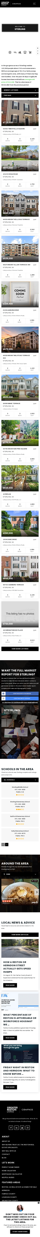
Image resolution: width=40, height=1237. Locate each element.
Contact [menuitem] (6, 1154)
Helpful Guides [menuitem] (8, 1177)
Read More (10, 985)
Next (36, 892)
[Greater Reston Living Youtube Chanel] (22, 1128)
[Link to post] (20, 948)
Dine (8, 874)
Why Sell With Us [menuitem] (9, 1151)
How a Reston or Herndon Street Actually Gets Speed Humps (17, 967)
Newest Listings (11, 90)
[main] (20, 550)
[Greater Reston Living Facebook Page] (11, 1128)
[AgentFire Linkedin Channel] (16, 1128)
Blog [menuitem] (4, 1158)
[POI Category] (10, 52)
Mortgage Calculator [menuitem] (12, 1174)
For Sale (7, 95)
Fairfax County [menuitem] (8, 1194)
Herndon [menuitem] (5, 1190)
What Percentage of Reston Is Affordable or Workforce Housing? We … (19, 1019)
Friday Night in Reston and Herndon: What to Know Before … (19, 1071)
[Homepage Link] (11, 3)
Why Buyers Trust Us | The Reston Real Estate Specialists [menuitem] (18, 1146)
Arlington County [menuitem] (10, 1200)
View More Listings (20, 649)
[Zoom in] (37, 48)
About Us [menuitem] (6, 1141)
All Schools (9, 780)
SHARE (35, 880)
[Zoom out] (37, 51)
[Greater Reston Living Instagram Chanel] (28, 1128)
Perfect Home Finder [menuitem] (10, 1167)
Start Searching (20, 1232)
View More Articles (20, 935)
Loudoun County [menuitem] (9, 1197)
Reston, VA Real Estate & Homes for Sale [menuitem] (19, 1187)
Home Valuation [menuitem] (9, 1171)
